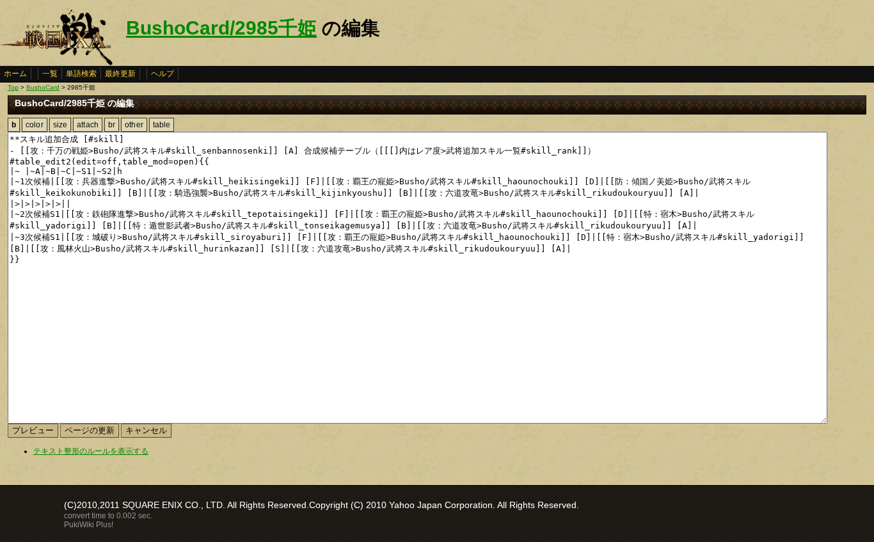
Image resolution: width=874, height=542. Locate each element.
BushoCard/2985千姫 (221, 27)
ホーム (15, 73)
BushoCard (43, 87)
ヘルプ (162, 73)
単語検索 (81, 73)
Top (13, 87)
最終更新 (120, 73)
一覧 (50, 73)
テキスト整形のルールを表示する (90, 451)
